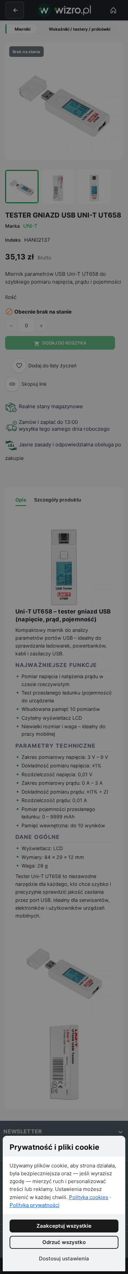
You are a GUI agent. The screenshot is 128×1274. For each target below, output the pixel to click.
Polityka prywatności (34, 1205)
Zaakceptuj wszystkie (64, 1226)
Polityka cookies (88, 1197)
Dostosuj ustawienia (64, 1258)
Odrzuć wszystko (64, 1242)
